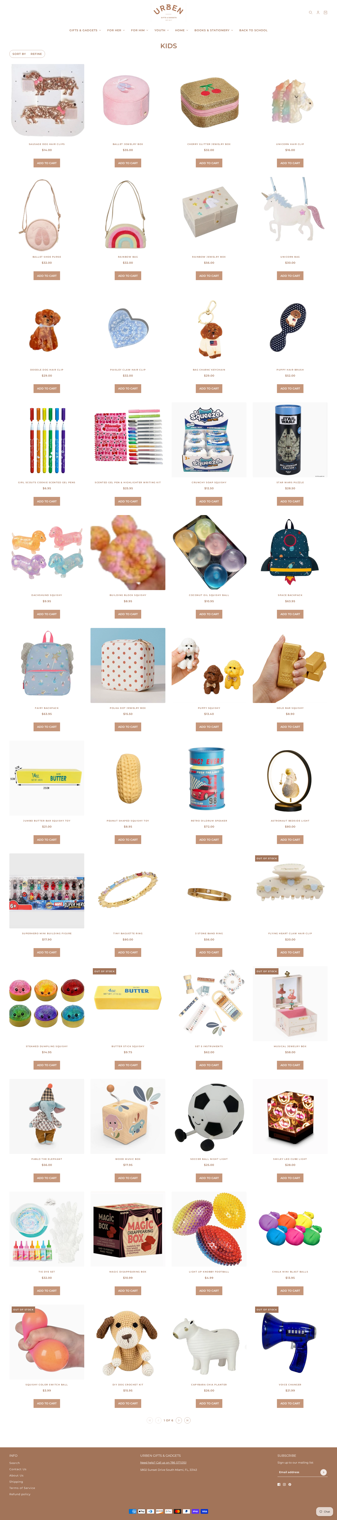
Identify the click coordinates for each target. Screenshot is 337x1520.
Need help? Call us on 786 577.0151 (163, 1462)
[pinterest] (290, 1484)
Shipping (16, 1481)
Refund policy (20, 1494)
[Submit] (323, 1472)
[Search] (311, 12)
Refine (36, 54)
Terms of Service (22, 1488)
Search (14, 1463)
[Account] (318, 12)
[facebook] (279, 1484)
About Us (16, 1475)
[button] (179, 1420)
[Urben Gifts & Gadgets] (168, 12)
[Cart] (325, 12)
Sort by (19, 54)
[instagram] (284, 1484)
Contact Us (18, 1469)
